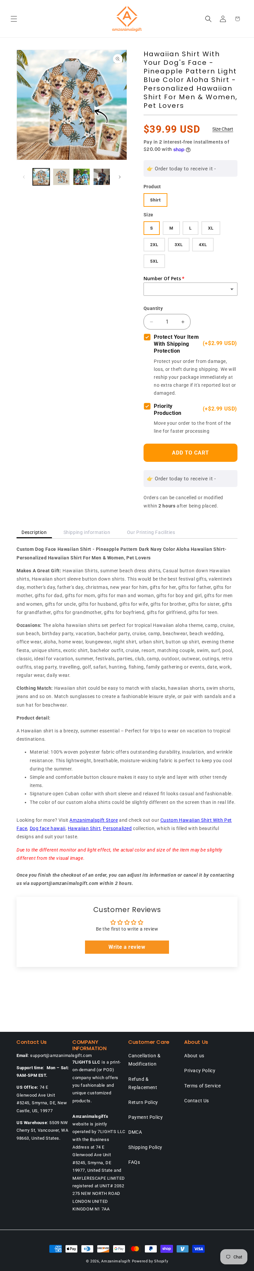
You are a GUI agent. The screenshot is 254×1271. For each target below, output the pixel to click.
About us (194, 1055)
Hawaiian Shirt (84, 828)
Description (34, 532)
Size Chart (222, 129)
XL (211, 228)
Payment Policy (145, 1117)
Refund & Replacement (142, 1083)
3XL (179, 244)
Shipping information (87, 532)
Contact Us (196, 1100)
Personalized (117, 828)
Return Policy (143, 1102)
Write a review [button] (126, 947)
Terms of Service (202, 1085)
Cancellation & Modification (144, 1060)
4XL (203, 244)
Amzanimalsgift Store (93, 820)
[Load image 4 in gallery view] (101, 176)
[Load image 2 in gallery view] (61, 176)
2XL (154, 244)
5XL (154, 261)
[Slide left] (24, 177)
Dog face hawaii (47, 828)
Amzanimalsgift (116, 1261)
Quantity (153, 308)
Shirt (155, 199)
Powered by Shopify (150, 1261)
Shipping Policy (145, 1147)
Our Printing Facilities (151, 532)
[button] (14, 19)
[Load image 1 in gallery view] (41, 176)
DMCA (135, 1132)
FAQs (134, 1162)
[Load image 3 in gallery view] (81, 176)
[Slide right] (119, 177)
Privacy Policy (199, 1070)
